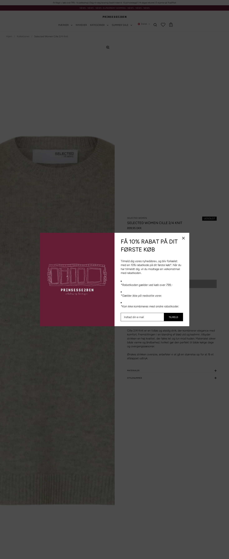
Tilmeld (173, 317)
